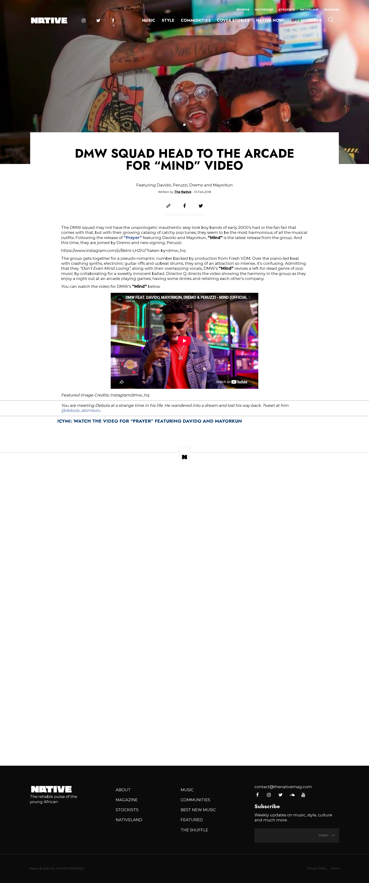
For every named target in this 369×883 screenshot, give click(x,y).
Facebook (113, 20)
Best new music (198, 809)
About (123, 789)
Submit (323, 835)
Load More (184, 743)
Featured (192, 819)
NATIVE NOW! (270, 20)
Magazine (127, 799)
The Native (182, 192)
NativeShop (264, 9)
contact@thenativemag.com (283, 786)
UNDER (315, 20)
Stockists (287, 9)
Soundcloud (292, 795)
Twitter (98, 20)
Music (148, 20)
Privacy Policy (317, 868)
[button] (184, 125)
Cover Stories (233, 20)
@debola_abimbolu (81, 410)
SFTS (296, 20)
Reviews (243, 9)
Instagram (83, 20)
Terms (335, 868)
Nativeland (309, 9)
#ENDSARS (331, 9)
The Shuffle (194, 830)
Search (331, 20)
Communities (196, 20)
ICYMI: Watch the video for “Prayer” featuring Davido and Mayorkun (149, 421)
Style (168, 20)
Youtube (303, 795)
